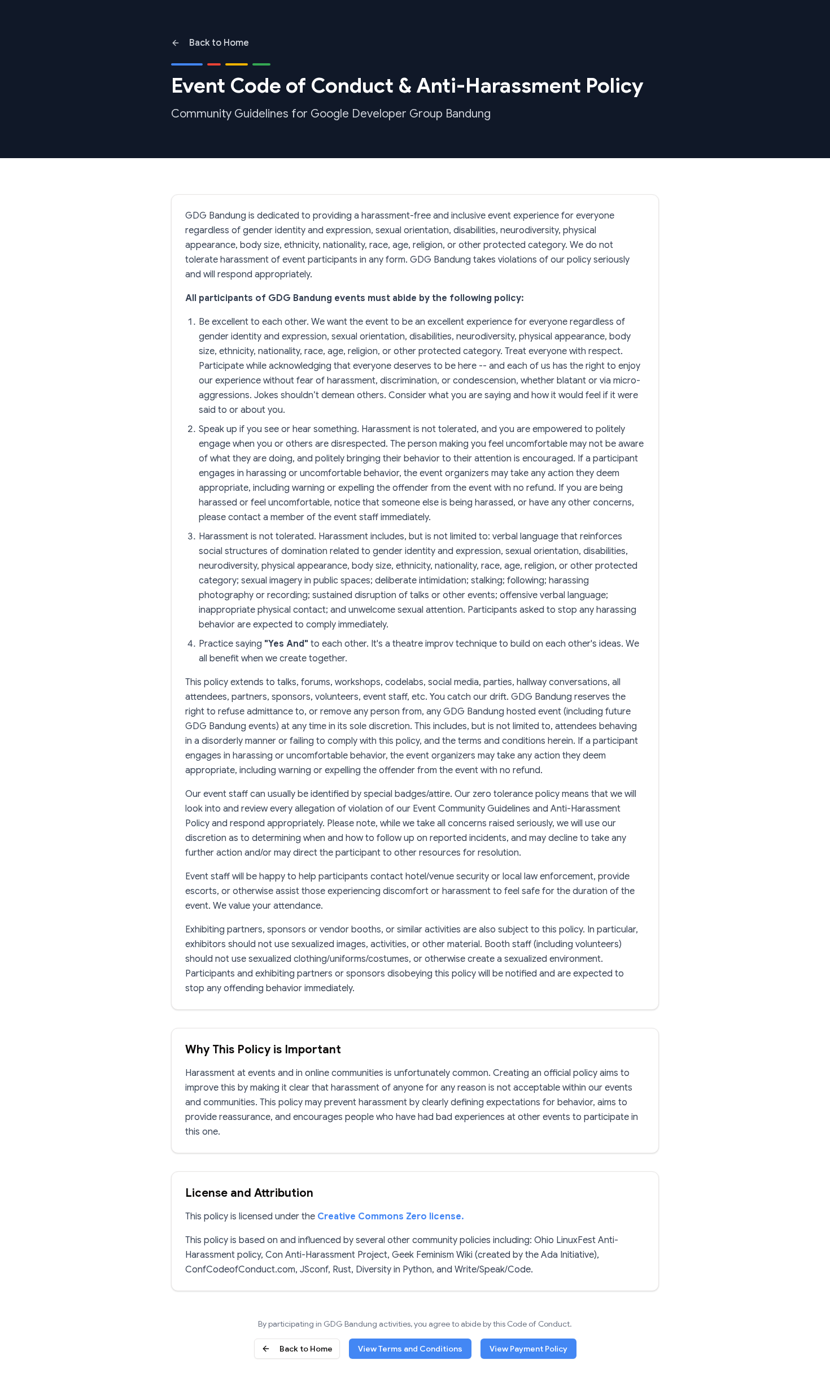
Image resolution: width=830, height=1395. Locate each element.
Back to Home (219, 43)
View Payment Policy (528, 1349)
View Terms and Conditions (410, 1349)
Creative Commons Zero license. (390, 1216)
